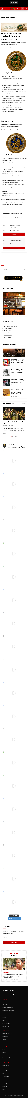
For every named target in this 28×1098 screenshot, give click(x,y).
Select (14, 234)
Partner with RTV (7, 1058)
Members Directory (7, 1033)
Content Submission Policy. (16, 204)
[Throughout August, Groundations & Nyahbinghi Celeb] (14, 484)
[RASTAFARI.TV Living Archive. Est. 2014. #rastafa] (14, 902)
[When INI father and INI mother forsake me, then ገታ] (14, 693)
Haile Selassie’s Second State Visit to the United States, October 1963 (17, 381)
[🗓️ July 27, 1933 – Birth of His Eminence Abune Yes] (14, 670)
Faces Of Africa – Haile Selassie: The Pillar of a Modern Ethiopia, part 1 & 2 (18, 371)
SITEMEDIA (9, 355)
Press (4, 1089)
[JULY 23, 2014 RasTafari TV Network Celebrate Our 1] (14, 786)
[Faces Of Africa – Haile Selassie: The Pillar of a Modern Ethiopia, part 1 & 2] (6, 372)
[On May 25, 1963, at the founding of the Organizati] (14, 855)
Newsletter (5, 1036)
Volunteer (5, 1039)
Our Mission (5, 1004)
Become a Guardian (8, 1007)
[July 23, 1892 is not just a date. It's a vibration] (14, 762)
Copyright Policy (7, 1071)
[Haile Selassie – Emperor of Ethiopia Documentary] (14, 353)
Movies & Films (7, 330)
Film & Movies (6, 972)
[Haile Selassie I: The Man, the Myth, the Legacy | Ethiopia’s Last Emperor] (6, 362)
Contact (12, 990)
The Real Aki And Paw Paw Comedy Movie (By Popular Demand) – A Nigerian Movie (13, 976)
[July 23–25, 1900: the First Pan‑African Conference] (14, 809)
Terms (4, 1068)
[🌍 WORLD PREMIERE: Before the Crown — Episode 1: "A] (14, 739)
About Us (5, 1002)
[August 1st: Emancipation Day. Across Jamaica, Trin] (14, 623)
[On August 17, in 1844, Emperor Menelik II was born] (14, 507)
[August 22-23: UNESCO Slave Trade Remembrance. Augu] (14, 461)
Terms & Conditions (11, 203)
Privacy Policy (6, 1065)
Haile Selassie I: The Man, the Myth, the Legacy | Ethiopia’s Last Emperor (17, 361)
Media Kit (5, 1086)
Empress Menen (8, 328)
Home (2, 12)
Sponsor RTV (6, 1055)
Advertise (5, 990)
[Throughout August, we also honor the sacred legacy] (14, 553)
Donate (4, 1049)
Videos (4, 1017)
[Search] (26, 8)
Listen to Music (7, 332)
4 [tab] (15, 436)
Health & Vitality (8, 335)
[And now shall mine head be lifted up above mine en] (14, 832)
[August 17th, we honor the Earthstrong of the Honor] (14, 530)
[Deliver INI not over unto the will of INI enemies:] (14, 577)
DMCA (4, 1073)
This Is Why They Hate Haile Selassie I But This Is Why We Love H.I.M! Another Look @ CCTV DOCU (17, 392)
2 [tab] (12, 436)
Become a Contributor (8, 1010)
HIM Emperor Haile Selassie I (10, 326)
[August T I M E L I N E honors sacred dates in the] (14, 646)
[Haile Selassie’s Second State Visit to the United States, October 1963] (6, 382)
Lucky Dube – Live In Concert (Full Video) (13, 422)
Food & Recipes (7, 337)
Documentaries (6, 1023)
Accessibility (6, 1076)
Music (4, 1020)
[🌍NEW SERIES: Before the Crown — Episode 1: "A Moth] (14, 716)
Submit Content (7, 1042)
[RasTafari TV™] (14, 8)
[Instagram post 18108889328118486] (14, 600)
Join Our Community (8, 994)
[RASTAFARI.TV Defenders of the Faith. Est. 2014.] (14, 879)
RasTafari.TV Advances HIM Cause (14, 5)
